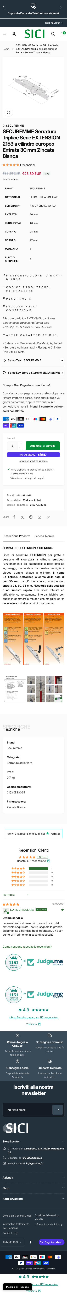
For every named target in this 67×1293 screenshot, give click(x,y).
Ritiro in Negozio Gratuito (17, 1043)
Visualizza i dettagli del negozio (27, 478)
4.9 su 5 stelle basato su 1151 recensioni (33, 1017)
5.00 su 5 (42, 857)
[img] (11, 904)
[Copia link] (48, 517)
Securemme (14, 748)
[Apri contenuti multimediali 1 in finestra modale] (33, 87)
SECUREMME (13, 125)
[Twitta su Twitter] (22, 517)
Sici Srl (21, 1269)
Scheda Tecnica (44, 536)
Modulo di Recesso (17, 1286)
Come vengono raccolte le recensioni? (27, 946)
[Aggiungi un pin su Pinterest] (30, 517)
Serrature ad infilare (19, 763)
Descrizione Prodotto (16, 536)
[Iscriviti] (57, 1110)
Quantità (11, 438)
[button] (5, 9)
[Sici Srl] (15, 1132)
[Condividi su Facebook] (14, 517)
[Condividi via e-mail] (39, 517)
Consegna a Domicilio (49, 1042)
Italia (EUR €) (52, 22)
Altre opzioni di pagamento (33, 461)
